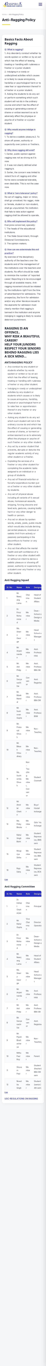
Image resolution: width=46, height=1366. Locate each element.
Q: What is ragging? (14, 49)
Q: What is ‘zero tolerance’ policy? (21, 193)
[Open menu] (40, 4)
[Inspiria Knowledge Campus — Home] (12, 4)
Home (4, 14)
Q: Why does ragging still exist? (20, 150)
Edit (6, 880)
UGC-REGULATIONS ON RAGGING (21, 1098)
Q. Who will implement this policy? (21, 221)
